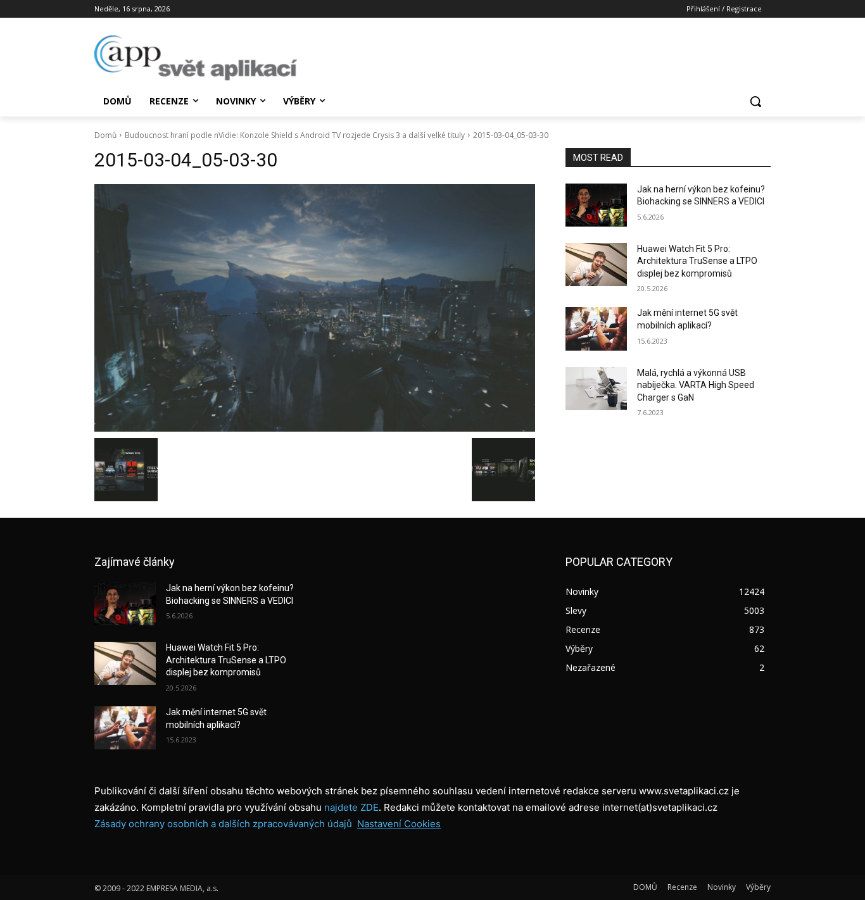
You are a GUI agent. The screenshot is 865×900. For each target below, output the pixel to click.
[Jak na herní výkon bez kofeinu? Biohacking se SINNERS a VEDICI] (596, 205)
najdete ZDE (351, 807)
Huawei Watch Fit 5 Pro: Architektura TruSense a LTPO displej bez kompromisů (697, 261)
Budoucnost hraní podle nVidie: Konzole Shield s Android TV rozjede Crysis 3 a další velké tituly (295, 135)
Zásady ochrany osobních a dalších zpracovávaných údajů (223, 824)
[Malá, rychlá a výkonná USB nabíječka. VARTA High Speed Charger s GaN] (596, 388)
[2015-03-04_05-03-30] (314, 308)
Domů (105, 135)
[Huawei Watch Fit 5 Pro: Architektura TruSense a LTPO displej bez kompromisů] (596, 264)
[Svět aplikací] (195, 57)
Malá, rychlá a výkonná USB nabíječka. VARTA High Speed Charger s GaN (695, 385)
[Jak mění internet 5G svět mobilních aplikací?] (596, 328)
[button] (755, 101)
